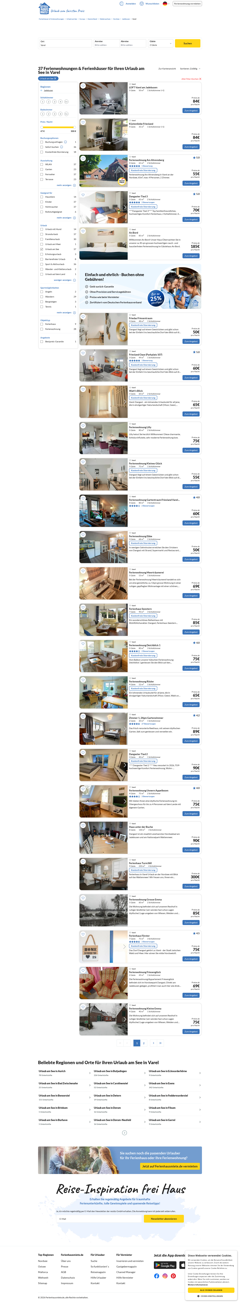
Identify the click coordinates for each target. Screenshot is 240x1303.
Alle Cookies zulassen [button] (211, 1290)
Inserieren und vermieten (130, 1260)
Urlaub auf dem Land (60, 274)
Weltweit (43, 1277)
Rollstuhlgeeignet (60, 211)
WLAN (60, 164)
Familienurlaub (60, 239)
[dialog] (211, 1275)
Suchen (188, 43)
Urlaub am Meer (60, 244)
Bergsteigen (60, 301)
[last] (160, 1043)
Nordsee (42, 1260)
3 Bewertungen (148, 796)
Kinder (60, 201)
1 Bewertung (147, 166)
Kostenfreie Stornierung (60, 152)
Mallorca (43, 1272)
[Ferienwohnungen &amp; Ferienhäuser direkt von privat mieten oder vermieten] (61, 11)
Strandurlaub (60, 234)
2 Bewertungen (148, 202)
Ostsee (42, 1266)
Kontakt (95, 1283)
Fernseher (60, 174)
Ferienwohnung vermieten (187, 3)
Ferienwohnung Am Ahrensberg (146, 160)
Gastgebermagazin (126, 1266)
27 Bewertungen (149, 724)
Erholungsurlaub (60, 254)
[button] (211, 1296)
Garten (60, 169)
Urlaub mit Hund (60, 229)
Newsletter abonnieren (164, 1218)
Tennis (60, 306)
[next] (153, 1043)
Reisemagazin (98, 1272)
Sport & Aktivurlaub (60, 264)
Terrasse (60, 179)
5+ (66, 101)
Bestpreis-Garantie (60, 341)
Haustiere (60, 196)
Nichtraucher (60, 206)
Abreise (125, 41)
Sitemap (42, 1283)
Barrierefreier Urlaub (60, 259)
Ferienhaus (60, 324)
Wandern (60, 296)
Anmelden (131, 3)
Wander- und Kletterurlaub (60, 269)
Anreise (99, 41)
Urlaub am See (60, 249)
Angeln (60, 291)
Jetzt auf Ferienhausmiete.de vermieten (170, 1166)
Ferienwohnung (60, 329)
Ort (42, 41)
